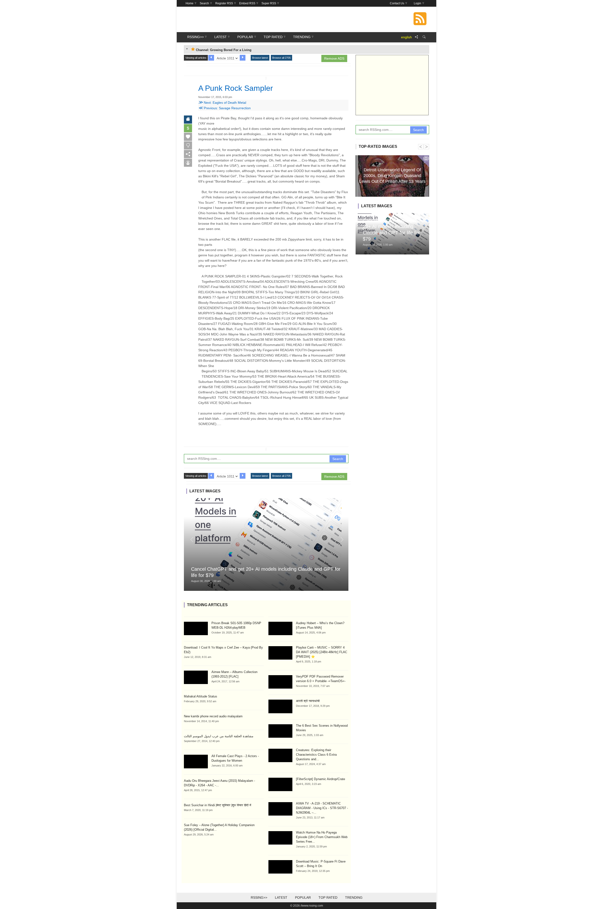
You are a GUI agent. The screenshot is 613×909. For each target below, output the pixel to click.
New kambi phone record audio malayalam (213, 716)
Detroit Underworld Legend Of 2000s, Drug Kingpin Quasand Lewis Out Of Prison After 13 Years (392, 175)
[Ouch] (188, 145)
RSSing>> (259, 897)
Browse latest (260, 57)
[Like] (188, 137)
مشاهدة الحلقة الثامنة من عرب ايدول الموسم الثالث (218, 736)
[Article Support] (188, 163)
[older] (211, 58)
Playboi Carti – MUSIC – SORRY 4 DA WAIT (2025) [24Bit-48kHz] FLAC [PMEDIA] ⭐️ (321, 652)
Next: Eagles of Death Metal (222, 102)
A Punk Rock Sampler (235, 88)
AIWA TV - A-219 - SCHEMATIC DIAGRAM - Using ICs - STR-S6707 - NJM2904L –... (322, 808)
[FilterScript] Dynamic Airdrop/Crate (320, 779)
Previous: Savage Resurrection (224, 108)
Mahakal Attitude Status (200, 696)
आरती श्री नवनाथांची (308, 701)
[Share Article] (188, 154)
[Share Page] (416, 37)
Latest (281, 897)
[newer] (242, 58)
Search (337, 459)
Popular (303, 897)
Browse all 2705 (281, 57)
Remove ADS (334, 58)
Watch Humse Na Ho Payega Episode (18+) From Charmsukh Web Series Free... (321, 837)
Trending (354, 897)
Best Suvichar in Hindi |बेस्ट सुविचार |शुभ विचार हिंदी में (217, 805)
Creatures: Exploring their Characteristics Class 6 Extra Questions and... (316, 754)
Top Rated (327, 897)
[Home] (188, 119)
